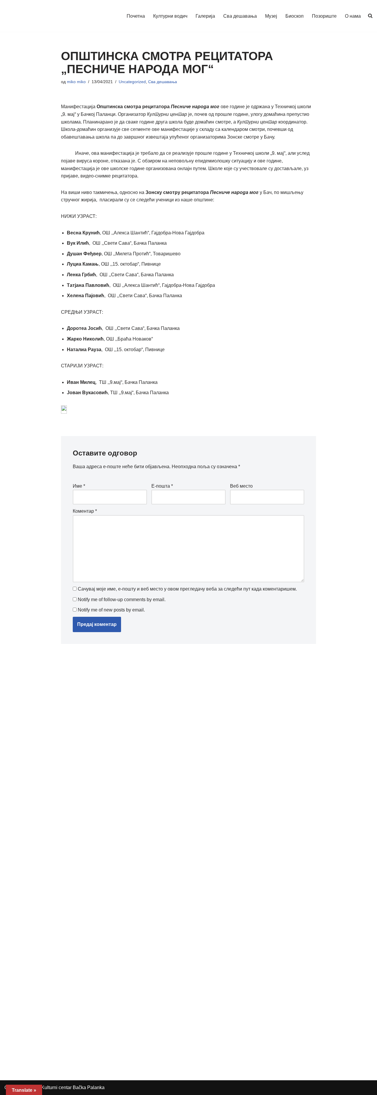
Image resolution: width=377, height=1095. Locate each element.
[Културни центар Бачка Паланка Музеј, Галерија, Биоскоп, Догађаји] (33, 16)
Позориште (324, 16)
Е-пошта (162, 486)
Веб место (241, 486)
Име (79, 486)
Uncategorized (132, 81)
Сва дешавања (240, 16)
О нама (353, 16)
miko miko (76, 81)
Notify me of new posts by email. (111, 609)
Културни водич (170, 16)
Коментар (85, 511)
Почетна (136, 16)
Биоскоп (294, 16)
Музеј (271, 16)
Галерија (205, 16)
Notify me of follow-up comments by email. (122, 599)
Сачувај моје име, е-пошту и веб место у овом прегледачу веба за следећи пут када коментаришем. (187, 588)
